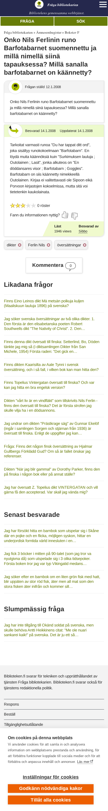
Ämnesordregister (48, 32)
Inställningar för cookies (51, 777)
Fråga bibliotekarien (18, 32)
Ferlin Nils (36, 245)
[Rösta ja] (65, 214)
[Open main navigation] (103, 4)
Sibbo (83, 231)
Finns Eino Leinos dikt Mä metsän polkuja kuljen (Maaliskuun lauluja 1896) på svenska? (44, 303)
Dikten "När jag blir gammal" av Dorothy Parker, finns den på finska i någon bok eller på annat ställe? (52, 471)
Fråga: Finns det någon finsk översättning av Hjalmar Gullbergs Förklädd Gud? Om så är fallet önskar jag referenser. (48, 451)
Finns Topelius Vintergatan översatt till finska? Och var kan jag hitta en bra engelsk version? (49, 385)
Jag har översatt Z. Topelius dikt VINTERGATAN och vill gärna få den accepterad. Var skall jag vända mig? (51, 489)
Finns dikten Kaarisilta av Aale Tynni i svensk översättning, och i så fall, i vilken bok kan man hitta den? (51, 367)
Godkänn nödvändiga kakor (51, 788)
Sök (81, 21)
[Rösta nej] (74, 216)
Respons (11, 704)
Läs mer (83, 762)
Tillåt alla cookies (51, 800)
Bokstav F (72, 32)
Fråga (27, 21)
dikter (11, 245)
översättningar (69, 245)
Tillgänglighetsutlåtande (23, 724)
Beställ (9, 714)
